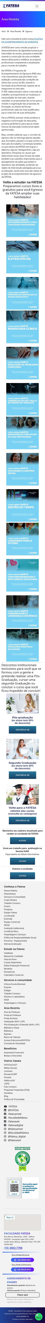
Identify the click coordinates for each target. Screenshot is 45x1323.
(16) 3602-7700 (13, 1248)
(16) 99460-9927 (24, 1260)
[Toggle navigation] (37, 6)
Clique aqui (22, 1295)
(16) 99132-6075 (24, 1269)
